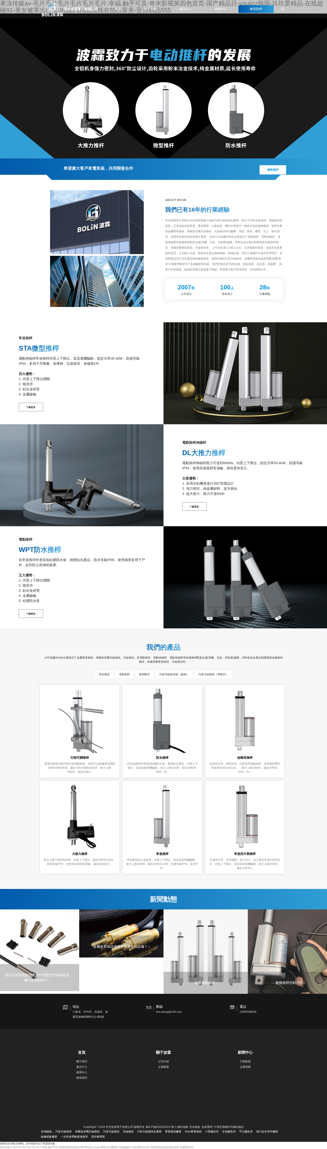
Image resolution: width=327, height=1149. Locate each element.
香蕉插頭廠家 (173, 1131)
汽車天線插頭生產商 (149, 1131)
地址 (90, 1011)
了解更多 (31, 407)
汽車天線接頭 (111, 1131)
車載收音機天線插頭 (87, 1131)
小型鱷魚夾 (212, 1131)
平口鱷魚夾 (246, 1131)
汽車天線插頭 (63, 1131)
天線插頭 (128, 1131)
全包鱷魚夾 (229, 1131)
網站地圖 (182, 1126)
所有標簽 (194, 1126)
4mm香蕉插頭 (193, 1131)
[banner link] (163, 85)
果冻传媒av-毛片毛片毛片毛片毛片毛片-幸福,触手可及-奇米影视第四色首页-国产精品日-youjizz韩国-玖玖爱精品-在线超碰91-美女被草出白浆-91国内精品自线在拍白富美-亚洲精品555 (96, 1147)
